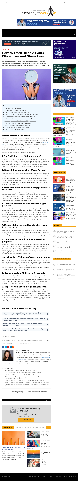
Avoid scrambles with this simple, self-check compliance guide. (66, 265)
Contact (65, 476)
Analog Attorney (49, 30)
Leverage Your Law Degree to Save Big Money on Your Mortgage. (65, 270)
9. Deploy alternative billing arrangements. (17, 127)
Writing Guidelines (66, 2)
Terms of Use (51, 476)
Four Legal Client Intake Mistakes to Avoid (37, 392)
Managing (5, 30)
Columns (58, 2)
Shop (63, 30)
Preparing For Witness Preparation (17, 392)
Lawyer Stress (28, 427)
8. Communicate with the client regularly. (17, 125)
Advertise (58, 476)
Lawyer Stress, (20, 340)
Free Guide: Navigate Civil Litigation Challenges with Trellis (65, 251)
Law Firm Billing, (13, 340)
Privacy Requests (42, 476)
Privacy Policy (32, 476)
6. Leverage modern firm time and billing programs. (20, 121)
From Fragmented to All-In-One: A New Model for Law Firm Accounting (66, 237)
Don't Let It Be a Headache (13, 108)
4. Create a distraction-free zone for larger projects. (20, 116)
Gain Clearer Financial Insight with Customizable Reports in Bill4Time (23, 372)
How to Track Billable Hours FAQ (15, 129)
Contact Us (73, 2)
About (48, 2)
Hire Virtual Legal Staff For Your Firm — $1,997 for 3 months (21, 370)
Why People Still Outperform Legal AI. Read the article (19, 374)
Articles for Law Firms (26, 400)
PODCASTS (58, 30)
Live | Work (24, 30)
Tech (18, 30)
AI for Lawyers (33, 30)
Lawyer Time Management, (31, 340)
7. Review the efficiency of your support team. (19, 123)
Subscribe (69, 30)
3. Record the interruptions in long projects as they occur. (22, 114)
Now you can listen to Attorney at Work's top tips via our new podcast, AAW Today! (27, 382)
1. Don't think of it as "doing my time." (16, 110)
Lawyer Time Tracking (43, 340)
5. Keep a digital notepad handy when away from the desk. (22, 119)
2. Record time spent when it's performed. (17, 112)
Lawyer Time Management (38, 427)
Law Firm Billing (19, 427)
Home (74, 476)
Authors (53, 2)
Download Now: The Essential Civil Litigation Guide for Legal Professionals (24, 380)
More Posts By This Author (9, 364)
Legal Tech (39, 252)
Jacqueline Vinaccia (10, 59)
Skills (40, 30)
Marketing (13, 30)
